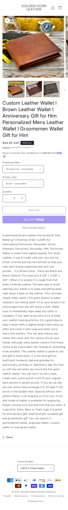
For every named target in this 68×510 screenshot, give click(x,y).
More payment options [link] (34, 227)
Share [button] (9, 437)
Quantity (6, 191)
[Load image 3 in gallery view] (52, 89)
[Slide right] (64, 90)
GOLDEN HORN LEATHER (32, 492)
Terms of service (56, 496)
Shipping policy (35, 501)
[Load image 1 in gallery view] (16, 89)
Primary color (9, 177)
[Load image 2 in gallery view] (34, 89)
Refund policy (21, 496)
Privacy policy (38, 496)
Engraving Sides (11, 162)
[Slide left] (3, 90)
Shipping (6, 147)
